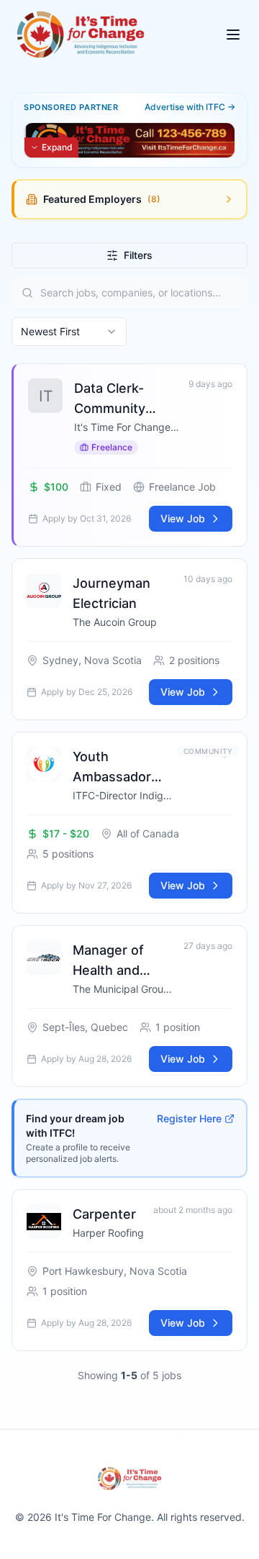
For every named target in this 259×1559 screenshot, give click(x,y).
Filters (138, 255)
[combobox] (69, 331)
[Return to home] (81, 34)
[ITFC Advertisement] (129, 140)
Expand (57, 147)
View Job (182, 518)
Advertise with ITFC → (190, 106)
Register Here (189, 1118)
